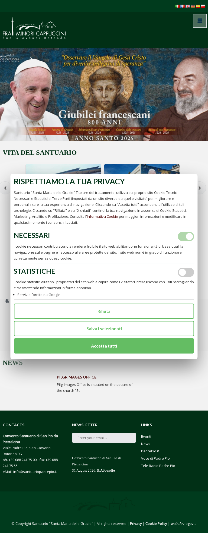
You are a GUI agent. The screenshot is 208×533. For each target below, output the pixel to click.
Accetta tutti (104, 345)
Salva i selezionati (104, 328)
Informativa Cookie (102, 216)
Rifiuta (104, 311)
